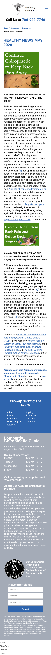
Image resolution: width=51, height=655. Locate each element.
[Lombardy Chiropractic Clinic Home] (25, 9)
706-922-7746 (33, 20)
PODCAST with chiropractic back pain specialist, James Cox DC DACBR (25, 337)
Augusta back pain (34, 204)
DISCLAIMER (42, 627)
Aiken (10, 412)
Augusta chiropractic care (17, 219)
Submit (25, 609)
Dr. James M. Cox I (39, 632)
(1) (20, 170)
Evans (10, 415)
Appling (29, 412)
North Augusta (14, 421)
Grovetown (31, 415)
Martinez (30, 418)
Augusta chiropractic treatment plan (27, 189)
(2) (37, 289)
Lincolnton (12, 418)
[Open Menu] (47, 7)
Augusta (11, 424)
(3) (15, 317)
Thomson (30, 421)
